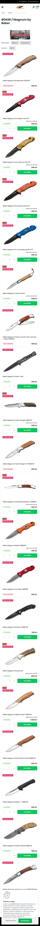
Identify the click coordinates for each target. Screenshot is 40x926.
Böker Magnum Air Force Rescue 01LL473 (18, 250)
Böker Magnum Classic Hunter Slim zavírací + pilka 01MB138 (19, 338)
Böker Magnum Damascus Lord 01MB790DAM (20, 889)
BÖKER (10, 13)
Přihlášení (24, 1)
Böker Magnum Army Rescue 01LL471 (16, 162)
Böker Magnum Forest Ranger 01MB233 (17, 420)
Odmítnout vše (10, 921)
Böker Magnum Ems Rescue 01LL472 (16, 206)
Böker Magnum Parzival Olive (14, 293)
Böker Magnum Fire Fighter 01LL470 (16, 119)
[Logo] (20, 7)
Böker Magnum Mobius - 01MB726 (15, 802)
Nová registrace (34, 1)
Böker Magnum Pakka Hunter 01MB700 (17, 715)
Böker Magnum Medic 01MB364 (14, 545)
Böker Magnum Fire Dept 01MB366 (15, 589)
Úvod (3, 13)
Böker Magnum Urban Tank (13, 376)
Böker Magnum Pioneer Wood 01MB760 (17, 846)
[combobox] (15, 43)
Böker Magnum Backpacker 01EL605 (16, 81)
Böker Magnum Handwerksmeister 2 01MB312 (20, 502)
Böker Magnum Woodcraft (13, 671)
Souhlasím (25, 921)
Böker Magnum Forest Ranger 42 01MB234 (18, 464)
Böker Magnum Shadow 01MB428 (15, 627)
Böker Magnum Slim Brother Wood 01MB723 (19, 758)
